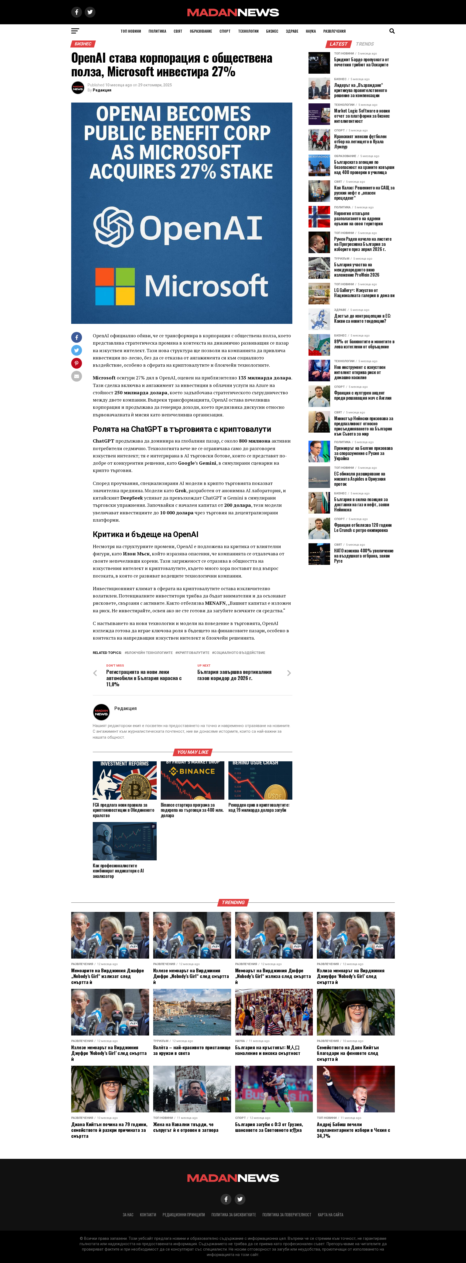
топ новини (131, 31)
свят (178, 31)
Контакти (148, 1214)
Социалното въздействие (239, 653)
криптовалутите (193, 653)
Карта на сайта (330, 1214)
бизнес (272, 31)
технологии (248, 31)
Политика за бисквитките (233, 1214)
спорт (225, 31)
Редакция (102, 90)
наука (311, 31)
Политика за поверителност (286, 1214)
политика (157, 31)
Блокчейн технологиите (150, 653)
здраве (292, 31)
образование (201, 31)
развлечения (334, 31)
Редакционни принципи (184, 1214)
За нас (128, 1214)
